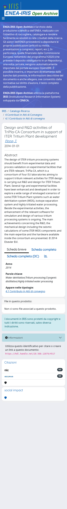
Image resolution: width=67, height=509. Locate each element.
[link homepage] (11, 5)
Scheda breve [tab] (16, 249)
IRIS (4, 111)
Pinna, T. (11, 141)
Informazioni (15, 337)
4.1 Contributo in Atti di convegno (25, 118)
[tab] (46, 256)
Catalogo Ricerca (20, 111)
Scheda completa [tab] (43, 249)
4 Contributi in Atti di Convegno (23, 114)
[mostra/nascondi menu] (3, 18)
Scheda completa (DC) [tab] (23, 256)
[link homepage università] (31, 13)
